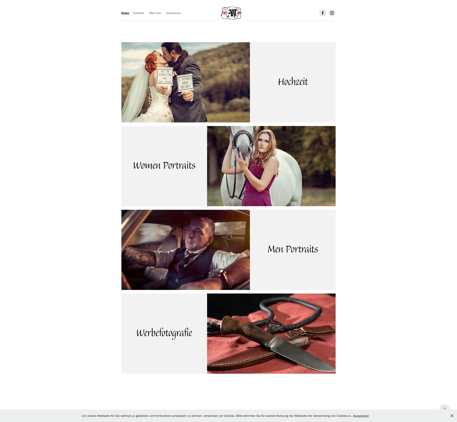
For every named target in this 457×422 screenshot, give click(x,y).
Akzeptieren (361, 416)
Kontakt (138, 13)
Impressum (173, 13)
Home (125, 13)
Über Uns (155, 13)
